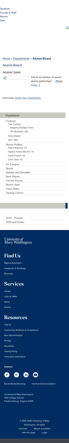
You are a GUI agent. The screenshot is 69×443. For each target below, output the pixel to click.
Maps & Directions (13, 262)
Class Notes (12, 188)
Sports (9, 168)
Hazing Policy (10, 351)
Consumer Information (14, 356)
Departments (21, 58)
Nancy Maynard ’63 (17, 148)
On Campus (12, 164)
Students (5, 8)
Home (6, 58)
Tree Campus (14, 124)
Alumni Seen (12, 72)
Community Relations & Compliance (21, 329)
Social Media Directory (14, 383)
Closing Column (15, 192)
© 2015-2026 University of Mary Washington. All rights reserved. (34, 424)
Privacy (7, 340)
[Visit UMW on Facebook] (7, 376)
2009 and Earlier (15, 222)
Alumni (4, 16)
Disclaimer (9, 345)
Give (2, 20)
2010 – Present (14, 218)
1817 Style (13, 140)
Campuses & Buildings (15, 268)
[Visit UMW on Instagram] (17, 376)
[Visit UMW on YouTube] (35, 376)
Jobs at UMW (10, 296)
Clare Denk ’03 (15, 159)
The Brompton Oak (19, 131)
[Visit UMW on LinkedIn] (26, 376)
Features (11, 121)
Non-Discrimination (13, 335)
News (7, 301)
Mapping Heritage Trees (21, 127)
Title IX (7, 324)
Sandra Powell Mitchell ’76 (21, 152)
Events (7, 307)
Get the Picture (14, 180)
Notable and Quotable (18, 172)
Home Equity (14, 136)
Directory (8, 273)
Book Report (13, 176)
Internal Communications (44, 383)
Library (7, 291)
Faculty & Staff (8, 12)
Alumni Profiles (14, 144)
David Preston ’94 (16, 155)
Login (44, 432)
